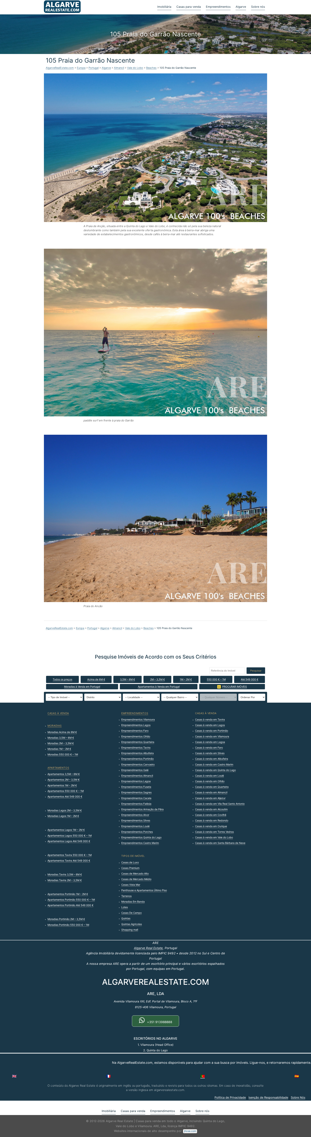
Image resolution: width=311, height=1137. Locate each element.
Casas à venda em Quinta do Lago (215, 770)
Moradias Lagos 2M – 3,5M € (65, 810)
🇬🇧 (14, 1076)
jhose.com (190, 1131)
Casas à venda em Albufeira (211, 758)
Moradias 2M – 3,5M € (61, 743)
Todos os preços (62, 679)
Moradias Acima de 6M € (62, 732)
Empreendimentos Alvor (135, 814)
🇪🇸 (296, 1076)
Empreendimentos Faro (134, 730)
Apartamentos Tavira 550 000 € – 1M (70, 854)
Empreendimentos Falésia (136, 803)
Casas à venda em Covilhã (210, 814)
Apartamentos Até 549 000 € (65, 796)
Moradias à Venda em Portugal (82, 686)
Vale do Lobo (135, 67)
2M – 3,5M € (157, 679)
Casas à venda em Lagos (210, 725)
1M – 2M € (186, 679)
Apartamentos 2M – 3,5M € (64, 779)
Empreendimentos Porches (137, 831)
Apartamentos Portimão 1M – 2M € (68, 894)
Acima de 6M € (96, 679)
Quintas (125, 918)
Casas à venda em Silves (209, 753)
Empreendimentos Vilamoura (138, 719)
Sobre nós (258, 6)
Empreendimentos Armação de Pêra (142, 809)
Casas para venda (188, 6)
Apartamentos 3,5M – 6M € (64, 774)
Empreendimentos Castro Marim (140, 842)
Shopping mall (129, 929)
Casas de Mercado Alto (135, 873)
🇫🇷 (108, 1076)
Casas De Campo (131, 912)
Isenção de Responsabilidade (268, 1097)
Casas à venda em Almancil (211, 792)
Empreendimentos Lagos (135, 725)
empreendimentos (134, 713)
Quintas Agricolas (131, 924)
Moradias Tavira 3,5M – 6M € (65, 874)
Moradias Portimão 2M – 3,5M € (66, 919)
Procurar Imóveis (234, 686)
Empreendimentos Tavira (135, 747)
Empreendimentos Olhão (135, 736)
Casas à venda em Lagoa (210, 741)
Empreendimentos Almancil (137, 775)
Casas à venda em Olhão (209, 781)
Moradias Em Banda (133, 901)
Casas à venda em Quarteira (212, 786)
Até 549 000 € (249, 679)
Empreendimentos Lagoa (136, 781)
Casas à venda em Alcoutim (211, 809)
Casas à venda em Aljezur (210, 798)
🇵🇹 (202, 1076)
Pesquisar (256, 670)
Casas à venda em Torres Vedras (214, 831)
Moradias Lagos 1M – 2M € (63, 815)
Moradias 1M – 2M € (59, 748)
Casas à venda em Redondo (211, 820)
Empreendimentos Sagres (136, 792)
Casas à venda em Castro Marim (214, 764)
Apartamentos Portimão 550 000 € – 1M (71, 899)
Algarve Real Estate (148, 948)
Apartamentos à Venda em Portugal (159, 686)
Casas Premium (130, 867)
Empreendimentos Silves (135, 820)
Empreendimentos (218, 6)
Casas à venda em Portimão (211, 730)
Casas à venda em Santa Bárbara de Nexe (220, 842)
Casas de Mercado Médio (136, 879)
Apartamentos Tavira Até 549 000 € (69, 860)
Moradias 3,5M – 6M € (61, 737)
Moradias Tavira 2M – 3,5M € (65, 880)
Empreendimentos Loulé (135, 826)
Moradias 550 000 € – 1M (63, 754)
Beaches (151, 67)
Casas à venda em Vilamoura (212, 736)
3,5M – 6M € (127, 679)
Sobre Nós (298, 1097)
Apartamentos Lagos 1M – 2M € (66, 829)
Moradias (55, 725)
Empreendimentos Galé (134, 770)
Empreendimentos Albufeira (137, 753)
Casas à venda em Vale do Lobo (214, 837)
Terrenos (126, 896)
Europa (81, 67)
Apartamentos (58, 767)
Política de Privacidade (230, 1097)
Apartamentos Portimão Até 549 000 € (70, 905)
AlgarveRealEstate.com (60, 67)
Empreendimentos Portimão (137, 758)
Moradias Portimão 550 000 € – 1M (68, 924)
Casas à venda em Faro (209, 747)
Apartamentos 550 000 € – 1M (66, 790)
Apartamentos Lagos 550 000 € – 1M (70, 835)
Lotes (124, 907)
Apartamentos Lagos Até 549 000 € (69, 841)
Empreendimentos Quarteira (137, 741)
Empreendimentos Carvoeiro (138, 764)
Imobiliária (164, 6)
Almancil (119, 67)
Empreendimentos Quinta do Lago (141, 837)
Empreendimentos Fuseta (136, 786)
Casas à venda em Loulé (209, 775)
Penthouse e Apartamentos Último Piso (144, 890)
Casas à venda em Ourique (211, 826)
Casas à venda (58, 713)
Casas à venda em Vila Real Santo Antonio (220, 803)
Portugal (94, 67)
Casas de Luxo (130, 862)
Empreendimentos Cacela (136, 798)
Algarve (241, 6)
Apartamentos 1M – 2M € (62, 785)
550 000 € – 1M (216, 679)
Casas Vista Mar (130, 884)
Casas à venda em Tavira (210, 719)
